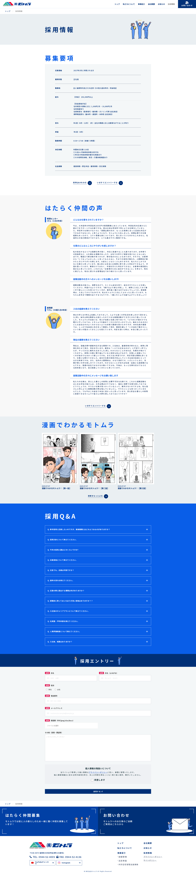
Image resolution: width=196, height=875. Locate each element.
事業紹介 (141, 4)
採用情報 (171, 4)
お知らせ (161, 4)
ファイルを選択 (52, 725)
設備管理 (123, 857)
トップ (117, 4)
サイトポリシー (150, 860)
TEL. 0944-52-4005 (44, 857)
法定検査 (123, 861)
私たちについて (129, 4)
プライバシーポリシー (153, 856)
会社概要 (151, 4)
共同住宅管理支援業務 (129, 864)
